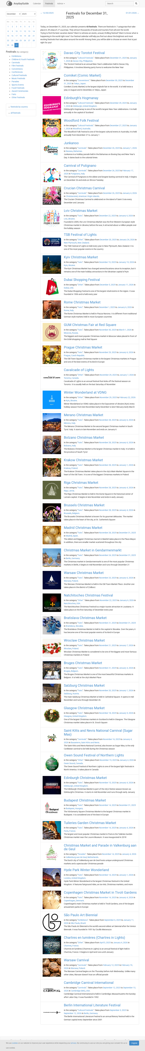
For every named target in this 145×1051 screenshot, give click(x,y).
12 (25, 31)
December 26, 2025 (111, 148)
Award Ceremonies (20, 91)
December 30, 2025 (114, 80)
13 (29, 31)
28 (34, 41)
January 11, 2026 (126, 285)
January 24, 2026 (127, 239)
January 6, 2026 (125, 307)
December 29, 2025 (118, 103)
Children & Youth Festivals (23, 59)
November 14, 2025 (107, 805)
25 (21, 41)
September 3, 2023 (118, 1010)
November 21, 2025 (107, 623)
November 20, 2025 (107, 690)
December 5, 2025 (107, 285)
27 (29, 41)
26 (25, 41)
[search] (136, 3)
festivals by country (19, 107)
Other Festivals (18, 97)
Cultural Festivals (19, 75)
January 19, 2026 (126, 262)
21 (34, 36)
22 (8, 41)
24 (17, 41)
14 (34, 31)
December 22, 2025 (107, 216)
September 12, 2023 (112, 987)
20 (29, 36)
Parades (15, 81)
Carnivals (16, 62)
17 (17, 36)
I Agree (134, 1043)
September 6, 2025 (112, 920)
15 (8, 36)
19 (25, 36)
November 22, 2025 (108, 600)
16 (12, 36)
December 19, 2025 (107, 262)
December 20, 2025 (108, 239)
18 (21, 36)
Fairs (14, 94)
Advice (60, 3)
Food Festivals (18, 88)
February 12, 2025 (111, 965)
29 (8, 45)
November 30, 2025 (107, 330)
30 (12, 45)
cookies (15, 1043)
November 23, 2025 (107, 578)
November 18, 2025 (107, 713)
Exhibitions (16, 56)
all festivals (15, 113)
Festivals (49, 3)
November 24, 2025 (107, 555)
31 (17, 45)
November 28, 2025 (107, 420)
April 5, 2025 (105, 942)
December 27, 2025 (118, 125)
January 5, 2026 (126, 713)
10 (17, 31)
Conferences (17, 72)
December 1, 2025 (107, 307)
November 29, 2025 (107, 352)
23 (12, 41)
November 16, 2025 (111, 739)
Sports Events (18, 85)
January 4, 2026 (129, 193)
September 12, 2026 (72, 1013)
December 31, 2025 (118, 58)
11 (21, 31)
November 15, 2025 (108, 760)
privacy (73, 1043)
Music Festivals (18, 78)
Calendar (37, 3)
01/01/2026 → (132, 13)
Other (80, 239)
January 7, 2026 (127, 375)
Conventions (17, 69)
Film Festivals (18, 66)
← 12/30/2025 (47, 13)
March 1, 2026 (125, 330)
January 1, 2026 (129, 148)
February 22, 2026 (128, 397)
